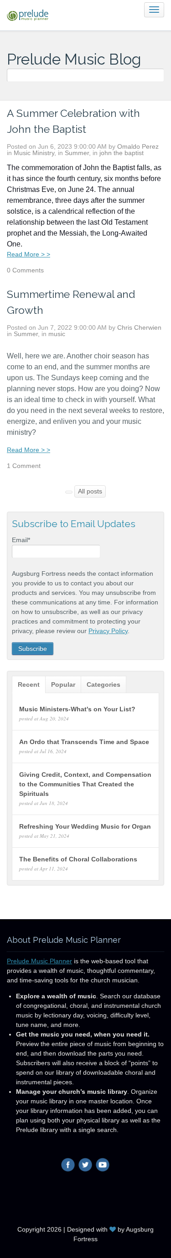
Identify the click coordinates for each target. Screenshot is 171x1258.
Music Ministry (34, 152)
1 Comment (24, 465)
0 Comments (25, 270)
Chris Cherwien (139, 327)
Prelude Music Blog (74, 59)
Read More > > (28, 254)
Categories (103, 684)
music (56, 333)
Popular (63, 684)
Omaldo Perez (138, 146)
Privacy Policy (108, 630)
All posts (90, 491)
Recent (29, 684)
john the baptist (121, 152)
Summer (77, 152)
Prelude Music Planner (39, 961)
